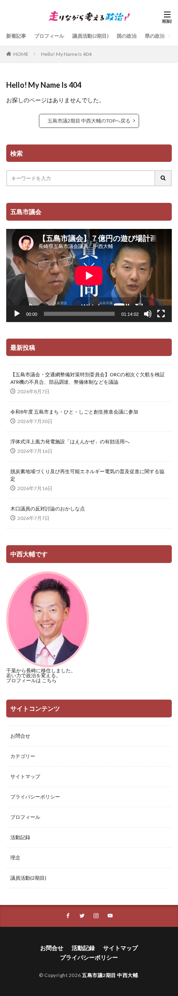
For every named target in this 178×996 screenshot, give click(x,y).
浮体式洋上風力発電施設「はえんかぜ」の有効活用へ (70, 441)
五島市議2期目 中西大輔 (110, 975)
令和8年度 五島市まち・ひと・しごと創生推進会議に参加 (74, 412)
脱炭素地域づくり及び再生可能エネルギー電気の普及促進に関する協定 (87, 475)
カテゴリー (22, 756)
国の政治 (127, 36)
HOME (21, 54)
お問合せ (20, 736)
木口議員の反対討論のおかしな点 (47, 508)
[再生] (17, 314)
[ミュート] (148, 314)
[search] (163, 178)
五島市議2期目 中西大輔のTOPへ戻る (89, 121)
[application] (89, 275)
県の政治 (155, 36)
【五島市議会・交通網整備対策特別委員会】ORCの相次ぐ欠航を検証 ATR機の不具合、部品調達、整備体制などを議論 (89, 378)
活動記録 (20, 837)
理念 (15, 857)
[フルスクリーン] (161, 314)
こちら (49, 680)
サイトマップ (25, 776)
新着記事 (16, 36)
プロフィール (49, 36)
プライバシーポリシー (35, 797)
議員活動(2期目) (90, 36)
